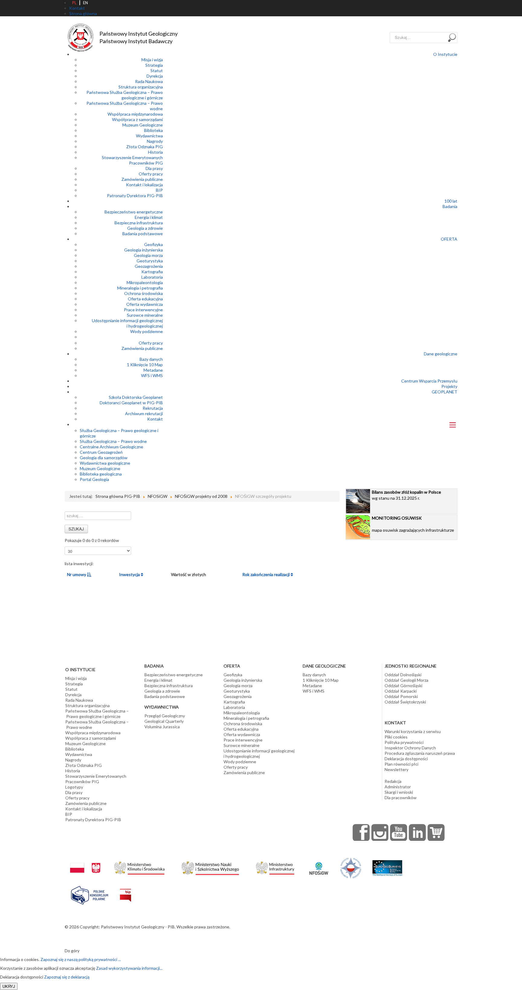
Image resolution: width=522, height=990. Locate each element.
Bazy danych (151, 359)
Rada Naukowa (149, 81)
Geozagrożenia (149, 266)
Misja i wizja (152, 59)
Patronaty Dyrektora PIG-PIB (135, 195)
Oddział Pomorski (401, 696)
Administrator (398, 786)
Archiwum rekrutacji (144, 413)
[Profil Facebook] (361, 832)
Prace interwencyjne (143, 309)
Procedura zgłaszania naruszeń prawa (420, 753)
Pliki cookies (396, 736)
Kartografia (152, 271)
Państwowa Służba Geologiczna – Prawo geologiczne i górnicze (124, 95)
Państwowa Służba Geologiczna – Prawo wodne (97, 724)
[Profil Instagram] (380, 832)
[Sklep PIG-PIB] (436, 832)
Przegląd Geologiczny (164, 715)
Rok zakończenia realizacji (266, 574)
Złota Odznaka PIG (144, 146)
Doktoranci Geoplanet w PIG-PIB (131, 402)
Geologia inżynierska (143, 249)
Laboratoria (152, 277)
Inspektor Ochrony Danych (410, 747)
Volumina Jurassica (162, 726)
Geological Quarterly (164, 721)
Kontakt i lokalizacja (144, 184)
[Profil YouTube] (399, 832)
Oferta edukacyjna (145, 298)
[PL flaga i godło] (85, 861)
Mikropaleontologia (145, 282)
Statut (156, 70)
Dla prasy (154, 168)
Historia (155, 152)
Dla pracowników (401, 797)
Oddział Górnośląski (403, 685)
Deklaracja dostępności (406, 758)
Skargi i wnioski (399, 792)
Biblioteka (153, 130)
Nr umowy (77, 574)
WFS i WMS (152, 375)
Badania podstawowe (142, 233)
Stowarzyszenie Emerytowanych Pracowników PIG (132, 160)
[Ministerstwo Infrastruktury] (275, 866)
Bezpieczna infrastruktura (138, 222)
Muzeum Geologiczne (142, 124)
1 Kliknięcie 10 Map (145, 364)
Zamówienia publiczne (142, 179)
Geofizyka (153, 244)
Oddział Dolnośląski (403, 674)
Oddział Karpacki (401, 691)
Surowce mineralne (145, 315)
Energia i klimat (149, 217)
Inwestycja (130, 574)
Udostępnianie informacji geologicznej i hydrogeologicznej (127, 323)
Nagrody (155, 141)
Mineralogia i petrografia (140, 287)
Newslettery (396, 769)
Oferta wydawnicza (144, 304)
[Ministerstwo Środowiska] (139, 866)
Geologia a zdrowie (145, 228)
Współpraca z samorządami (137, 119)
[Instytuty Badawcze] (350, 867)
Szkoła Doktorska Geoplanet (136, 397)
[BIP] (125, 890)
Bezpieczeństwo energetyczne (134, 211)
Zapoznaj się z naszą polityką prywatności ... (80, 959)
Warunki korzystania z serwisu (413, 731)
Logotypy (74, 787)
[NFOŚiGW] (318, 864)
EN (85, 2)
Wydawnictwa (149, 135)
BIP (159, 190)
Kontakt (155, 418)
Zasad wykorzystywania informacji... (129, 968)
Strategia (154, 65)
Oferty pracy (151, 173)
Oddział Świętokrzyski (405, 701)
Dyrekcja (155, 75)
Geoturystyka (150, 260)
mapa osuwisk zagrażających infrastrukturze (413, 524)
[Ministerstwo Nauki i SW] (210, 867)
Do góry (72, 950)
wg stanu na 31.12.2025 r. (406, 495)
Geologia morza (148, 255)
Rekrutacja (153, 408)
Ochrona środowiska (143, 293)
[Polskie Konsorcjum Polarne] (89, 893)
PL (74, 2)
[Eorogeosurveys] (387, 864)
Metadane (153, 370)
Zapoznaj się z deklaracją (66, 976)
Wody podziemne (146, 331)
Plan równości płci (401, 764)
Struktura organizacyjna (140, 86)
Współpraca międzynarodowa (135, 114)
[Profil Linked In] (417, 832)
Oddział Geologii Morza (406, 680)
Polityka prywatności (404, 742)
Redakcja (393, 781)
